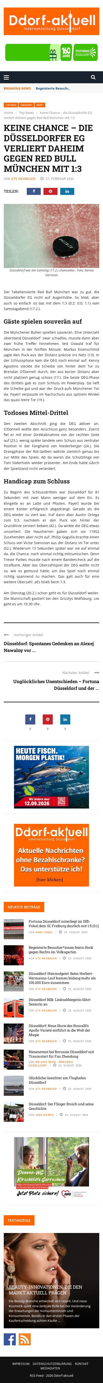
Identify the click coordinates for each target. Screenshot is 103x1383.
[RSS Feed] (25, 1339)
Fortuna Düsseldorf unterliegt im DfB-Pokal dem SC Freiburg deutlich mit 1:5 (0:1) (64, 923)
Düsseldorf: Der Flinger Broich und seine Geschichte (61, 1106)
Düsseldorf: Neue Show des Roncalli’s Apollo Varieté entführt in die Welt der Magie (59, 1030)
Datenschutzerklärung (52, 1364)
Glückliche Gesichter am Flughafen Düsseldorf (57, 1080)
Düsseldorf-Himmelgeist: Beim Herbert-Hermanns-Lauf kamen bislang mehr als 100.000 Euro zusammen (62, 978)
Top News (11, 105)
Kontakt (81, 1364)
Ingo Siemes (45, 1115)
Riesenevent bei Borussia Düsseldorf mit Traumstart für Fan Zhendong (61, 1054)
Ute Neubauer (23, 179)
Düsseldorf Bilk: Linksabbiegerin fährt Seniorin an (59, 1001)
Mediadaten (50, 1368)
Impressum (21, 1364)
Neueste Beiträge (24, 907)
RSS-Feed (37, 1375)
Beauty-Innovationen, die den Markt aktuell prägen (45, 1290)
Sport (39, 105)
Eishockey (26, 105)
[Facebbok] (10, 1339)
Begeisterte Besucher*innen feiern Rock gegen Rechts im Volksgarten (61, 949)
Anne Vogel (44, 932)
